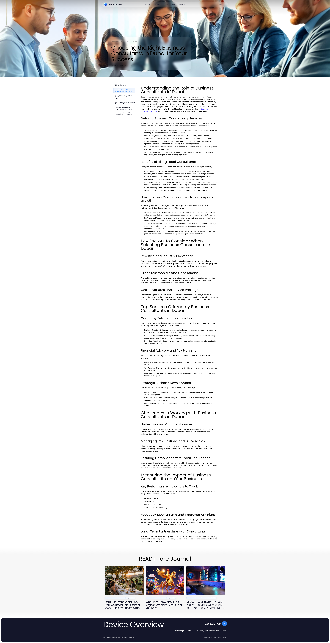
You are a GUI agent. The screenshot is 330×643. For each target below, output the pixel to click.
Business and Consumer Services (124, 41)
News (189, 631)
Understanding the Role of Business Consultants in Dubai (123, 90)
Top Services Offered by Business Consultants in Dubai (125, 103)
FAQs (196, 631)
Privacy (213, 637)
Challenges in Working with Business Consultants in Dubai (123, 108)
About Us (207, 637)
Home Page (179, 631)
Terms (219, 637)
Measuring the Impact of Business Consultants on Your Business (124, 113)
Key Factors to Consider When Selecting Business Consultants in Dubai (124, 97)
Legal (224, 637)
